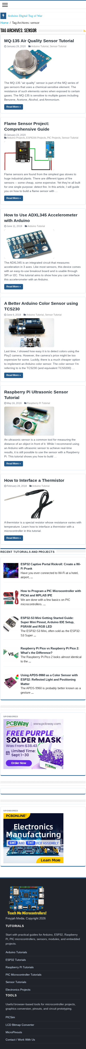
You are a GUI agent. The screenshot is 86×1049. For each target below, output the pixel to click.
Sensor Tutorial (58, 46)
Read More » (13, 106)
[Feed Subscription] (84, 31)
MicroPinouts (14, 1032)
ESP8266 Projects (36, 137)
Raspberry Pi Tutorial (38, 403)
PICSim (10, 1017)
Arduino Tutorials (16, 952)
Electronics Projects (18, 989)
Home (4, 22)
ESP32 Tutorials (16, 959)
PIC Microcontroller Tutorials (23, 974)
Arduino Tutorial (40, 46)
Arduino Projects (16, 137)
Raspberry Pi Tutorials (20, 967)
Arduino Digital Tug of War (25, 15)
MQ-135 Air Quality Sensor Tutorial (39, 40)
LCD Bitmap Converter (20, 1024)
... (31, 577)
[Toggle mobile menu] (5, 5)
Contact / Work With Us (20, 1039)
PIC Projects (54, 137)
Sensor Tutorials (16, 982)
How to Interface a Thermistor (34, 480)
